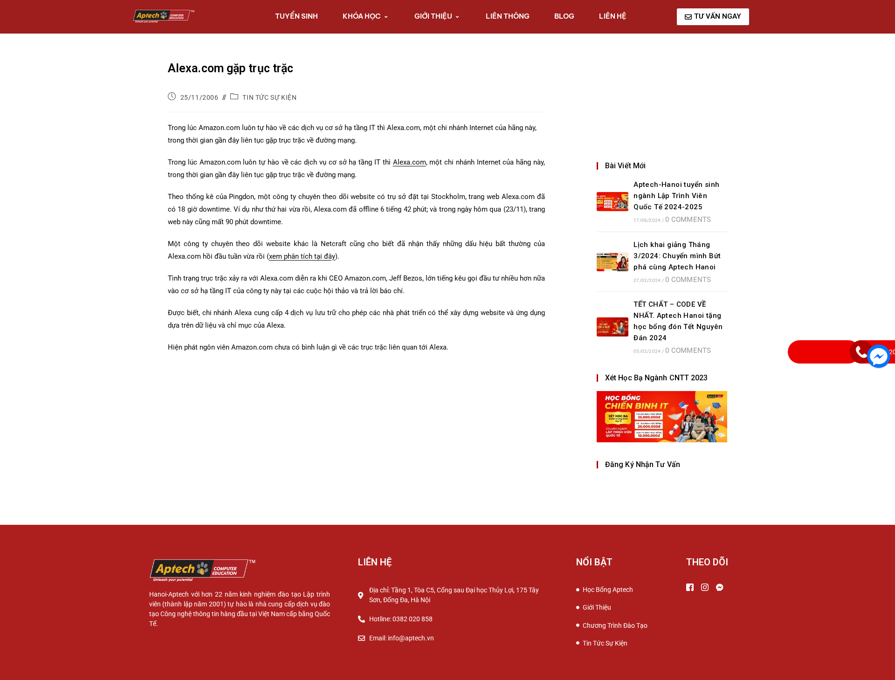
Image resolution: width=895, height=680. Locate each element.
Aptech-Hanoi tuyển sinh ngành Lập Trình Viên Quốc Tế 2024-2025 (676, 195)
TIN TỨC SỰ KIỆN (269, 97)
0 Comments (688, 219)
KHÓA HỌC (362, 16)
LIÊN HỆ (612, 16)
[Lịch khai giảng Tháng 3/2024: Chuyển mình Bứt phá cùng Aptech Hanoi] (612, 261)
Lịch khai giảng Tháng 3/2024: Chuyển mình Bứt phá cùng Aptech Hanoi (677, 255)
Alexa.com (409, 162)
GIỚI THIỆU (433, 16)
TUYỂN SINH (296, 16)
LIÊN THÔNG (508, 16)
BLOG (564, 16)
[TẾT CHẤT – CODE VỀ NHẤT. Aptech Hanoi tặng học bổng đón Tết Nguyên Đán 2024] (612, 327)
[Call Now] (861, 352)
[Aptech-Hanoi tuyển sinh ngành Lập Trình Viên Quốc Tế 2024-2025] (612, 201)
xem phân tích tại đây (302, 256)
